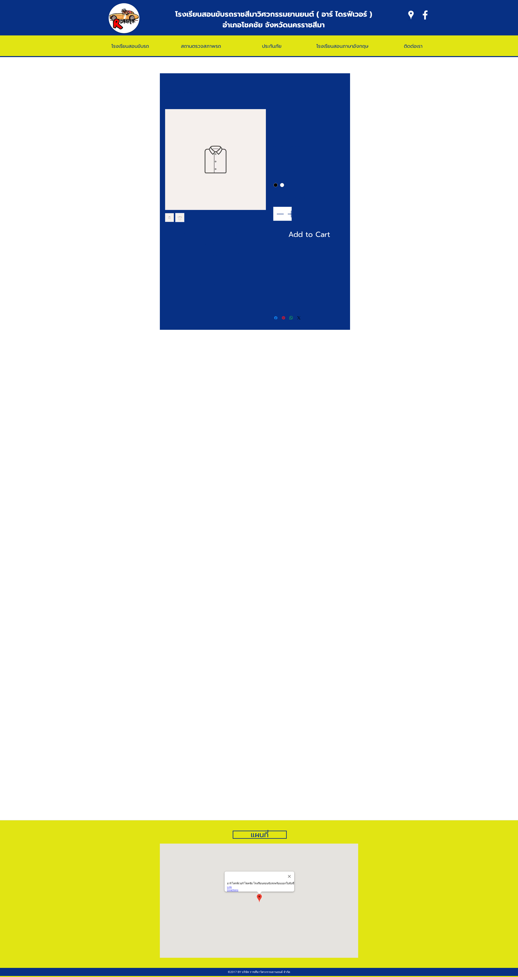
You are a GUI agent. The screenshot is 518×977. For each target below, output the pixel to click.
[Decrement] (280, 214)
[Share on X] (298, 317)
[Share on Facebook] (275, 317)
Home (169, 92)
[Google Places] (411, 15)
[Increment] (291, 214)
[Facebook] (425, 15)
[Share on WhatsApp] (291, 317)
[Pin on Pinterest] (283, 317)
